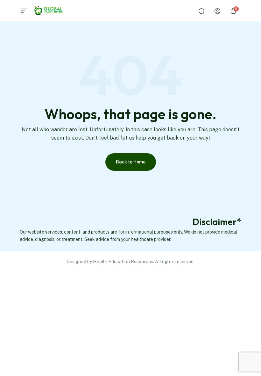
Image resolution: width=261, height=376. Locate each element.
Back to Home (130, 161)
